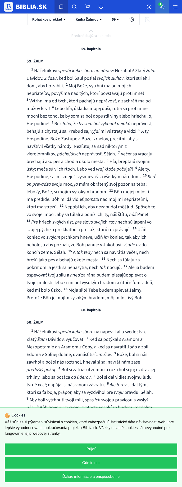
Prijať (91, 449)
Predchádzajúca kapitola (91, 35)
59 (114, 19)
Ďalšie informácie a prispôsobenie (91, 476)
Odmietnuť (91, 463)
